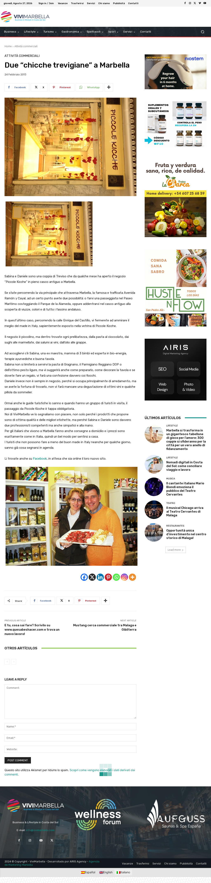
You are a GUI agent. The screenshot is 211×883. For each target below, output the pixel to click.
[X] (194, 3)
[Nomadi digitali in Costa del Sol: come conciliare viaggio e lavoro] (154, 464)
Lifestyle (172, 426)
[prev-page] (7, 661)
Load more (174, 550)
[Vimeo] (199, 3)
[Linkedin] (100, 577)
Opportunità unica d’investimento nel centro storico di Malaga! (186, 534)
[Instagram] (190, 3)
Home (8, 46)
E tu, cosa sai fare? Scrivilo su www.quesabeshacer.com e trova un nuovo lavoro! (32, 629)
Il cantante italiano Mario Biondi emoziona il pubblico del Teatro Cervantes (185, 488)
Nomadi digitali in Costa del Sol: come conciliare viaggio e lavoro (184, 466)
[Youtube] (204, 3)
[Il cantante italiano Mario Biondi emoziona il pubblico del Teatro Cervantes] (154, 487)
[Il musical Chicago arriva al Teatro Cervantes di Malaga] (154, 509)
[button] (202, 32)
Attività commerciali (26, 46)
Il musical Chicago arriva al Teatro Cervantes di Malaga (184, 511)
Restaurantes (175, 526)
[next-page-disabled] (13, 661)
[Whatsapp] (116, 577)
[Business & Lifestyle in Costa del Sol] (26, 17)
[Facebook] (185, 3)
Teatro (170, 503)
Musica (170, 479)
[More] (108, 87)
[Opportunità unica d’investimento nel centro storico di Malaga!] (154, 532)
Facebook (40, 458)
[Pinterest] (108, 577)
